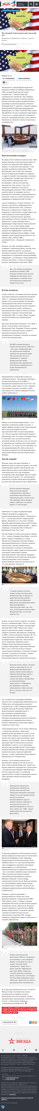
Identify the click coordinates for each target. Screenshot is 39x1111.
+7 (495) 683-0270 (10, 1079)
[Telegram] (36, 1022)
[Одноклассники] (33, 1022)
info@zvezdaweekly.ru (12, 1077)
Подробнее (12, 1094)
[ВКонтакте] (30, 1022)
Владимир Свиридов (10, 44)
